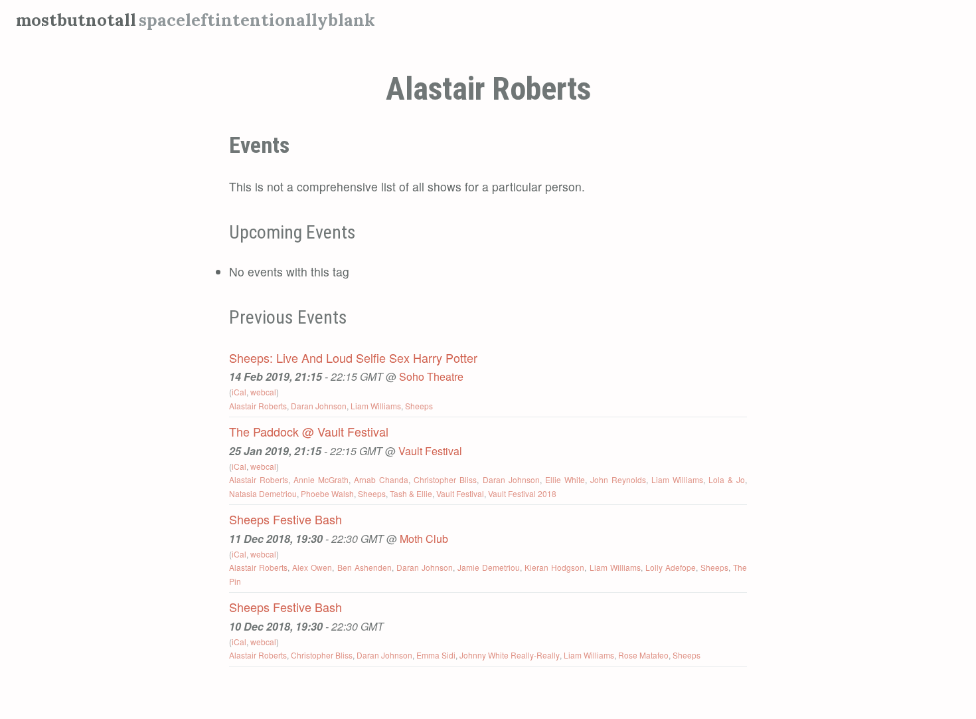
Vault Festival (430, 451)
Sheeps (419, 405)
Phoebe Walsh (327, 493)
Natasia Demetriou (263, 493)
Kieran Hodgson (554, 567)
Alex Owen (312, 567)
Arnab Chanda (381, 479)
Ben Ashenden (364, 567)
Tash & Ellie (411, 493)
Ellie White (565, 479)
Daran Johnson (319, 405)
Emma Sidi (435, 655)
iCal (239, 391)
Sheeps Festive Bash (285, 519)
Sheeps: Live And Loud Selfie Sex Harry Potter (353, 357)
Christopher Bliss (445, 479)
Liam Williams (376, 405)
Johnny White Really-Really (509, 655)
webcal (263, 391)
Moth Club (424, 538)
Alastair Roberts (258, 405)
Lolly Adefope (670, 567)
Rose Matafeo (643, 655)
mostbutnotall (76, 20)
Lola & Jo (726, 479)
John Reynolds (618, 479)
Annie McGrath (321, 479)
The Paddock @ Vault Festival (308, 431)
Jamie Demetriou (488, 567)
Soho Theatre (431, 376)
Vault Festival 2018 (522, 493)
